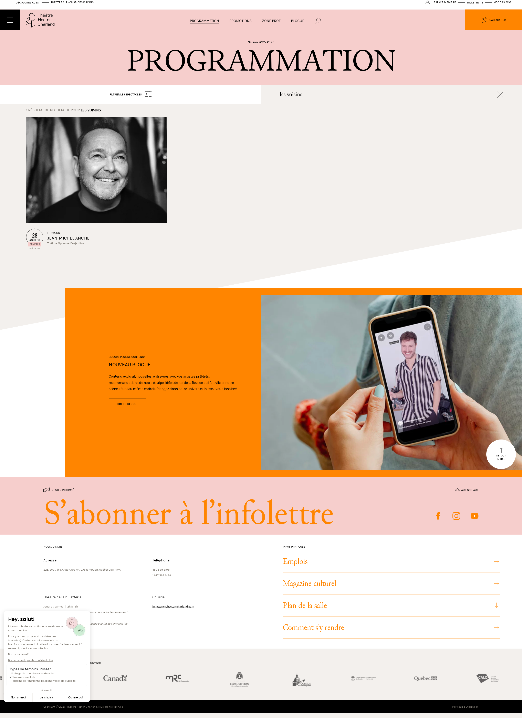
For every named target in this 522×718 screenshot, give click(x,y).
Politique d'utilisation (465, 710)
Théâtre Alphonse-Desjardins (72, 6)
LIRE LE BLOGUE (127, 408)
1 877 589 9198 (161, 579)
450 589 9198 (503, 6)
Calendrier (497, 23)
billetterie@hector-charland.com (173, 610)
